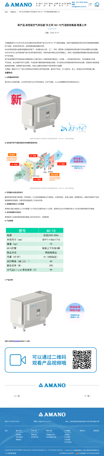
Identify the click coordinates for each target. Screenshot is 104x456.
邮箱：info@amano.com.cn (79, 5)
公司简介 (67, 434)
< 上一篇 (16, 396)
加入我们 (64, 4)
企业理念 (67, 437)
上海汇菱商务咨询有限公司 (90, 450)
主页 (6, 12)
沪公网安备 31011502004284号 (88, 453)
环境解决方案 (50, 434)
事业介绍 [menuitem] (41, 4)
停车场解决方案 (51, 437)
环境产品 (34, 434)
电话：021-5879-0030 (80, 2)
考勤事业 (18, 439)
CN (91, 3)
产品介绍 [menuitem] (46, 4)
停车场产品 (34, 437)
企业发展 (67, 439)
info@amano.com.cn (44, 421)
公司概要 (67, 430)
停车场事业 (19, 437)
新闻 (60, 4)
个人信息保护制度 (10, 453)
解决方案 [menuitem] (51, 4)
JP (90, 5)
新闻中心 (13, 12)
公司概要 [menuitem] (56, 4)
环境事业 (18, 434)
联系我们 (69, 4)
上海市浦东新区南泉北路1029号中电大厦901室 (84, 421)
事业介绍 (18, 430)
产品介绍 (34, 430)
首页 (36, 4)
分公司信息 (68, 442)
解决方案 (49, 430)
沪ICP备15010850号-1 (67, 453)
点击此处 (16, 341)
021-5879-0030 (13, 421)
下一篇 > (87, 396)
